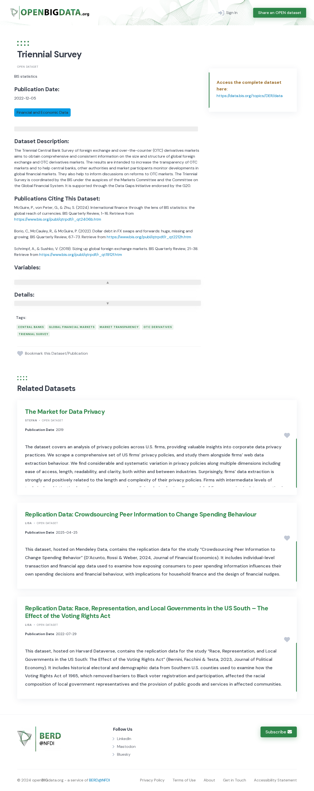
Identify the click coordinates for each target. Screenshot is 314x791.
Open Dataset (28, 66)
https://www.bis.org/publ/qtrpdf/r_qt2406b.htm (57, 219)
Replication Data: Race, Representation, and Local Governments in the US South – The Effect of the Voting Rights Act (146, 612)
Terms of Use (184, 780)
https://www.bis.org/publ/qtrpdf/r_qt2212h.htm (149, 236)
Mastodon (126, 746)
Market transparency (119, 327)
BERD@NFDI (99, 780)
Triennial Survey (33, 334)
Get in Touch (234, 780)
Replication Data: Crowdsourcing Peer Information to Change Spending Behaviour (140, 514)
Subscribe (276, 732)
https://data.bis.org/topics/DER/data (250, 95)
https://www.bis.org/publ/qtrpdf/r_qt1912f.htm (80, 254)
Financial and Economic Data (42, 112)
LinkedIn (124, 738)
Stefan (31, 420)
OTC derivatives (158, 327)
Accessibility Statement (275, 780)
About (209, 780)
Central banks (31, 327)
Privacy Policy (152, 780)
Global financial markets (72, 327)
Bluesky (124, 754)
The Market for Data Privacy (65, 412)
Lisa (28, 523)
